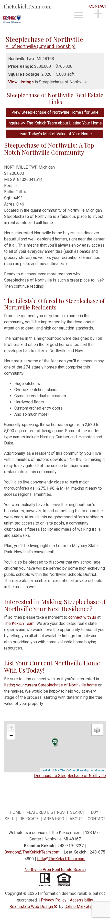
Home (15, 812)
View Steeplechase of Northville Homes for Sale (55, 112)
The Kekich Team (19, 623)
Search (77, 812)
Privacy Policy (54, 900)
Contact (96, 818)
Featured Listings (46, 812)
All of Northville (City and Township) (40, 46)
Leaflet (45, 770)
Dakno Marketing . (82, 906)
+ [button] (11, 728)
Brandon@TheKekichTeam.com (31, 852)
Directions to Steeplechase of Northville (70, 775)
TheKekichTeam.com (27, 6)
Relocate (29, 818)
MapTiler (60, 770)
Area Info (54, 818)
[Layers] (97, 729)
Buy (94, 812)
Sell (9, 818)
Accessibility (81, 900)
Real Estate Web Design (31, 906)
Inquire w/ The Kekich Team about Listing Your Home (54, 123)
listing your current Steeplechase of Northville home (50, 685)
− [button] (11, 735)
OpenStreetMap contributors (87, 770)
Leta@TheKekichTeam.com (61, 858)
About (76, 818)
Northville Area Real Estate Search (55, 869)
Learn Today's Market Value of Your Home (54, 133)
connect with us (82, 617)
